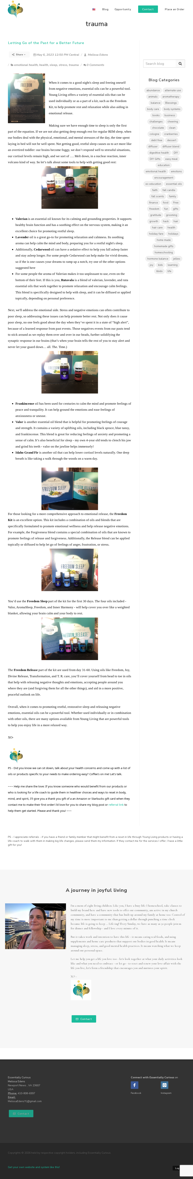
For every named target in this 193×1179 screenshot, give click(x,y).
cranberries (171, 134)
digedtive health (159, 153)
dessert (171, 140)
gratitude (155, 215)
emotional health (26, 65)
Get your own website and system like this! (34, 1167)
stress (63, 65)
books (156, 115)
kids (160, 265)
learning (173, 265)
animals (153, 96)
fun (166, 209)
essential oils (174, 184)
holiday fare (156, 234)
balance (155, 103)
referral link (116, 804)
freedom (154, 209)
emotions (176, 171)
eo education (153, 184)
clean (172, 128)
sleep (53, 65)
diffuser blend (170, 146)
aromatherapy (170, 96)
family (172, 196)
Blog (105, 9)
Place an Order (175, 9)
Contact (86, 1019)
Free (175, 202)
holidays (173, 234)
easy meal (171, 159)
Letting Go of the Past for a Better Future (46, 42)
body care (153, 109)
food (165, 202)
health (43, 65)
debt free (156, 140)
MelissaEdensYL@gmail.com (25, 1101)
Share (19, 54)
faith (155, 190)
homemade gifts (163, 246)
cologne (154, 134)
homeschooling (164, 252)
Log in (178, 1168)
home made (164, 240)
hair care (157, 227)
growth (153, 221)
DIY (176, 153)
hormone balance (157, 259)
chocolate (158, 128)
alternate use (173, 90)
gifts (175, 209)
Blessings (171, 103)
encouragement (163, 177)
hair (176, 221)
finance (153, 202)
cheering (173, 121)
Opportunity (123, 9)
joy (151, 265)
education (164, 165)
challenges (156, 121)
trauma (74, 65)
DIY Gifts (155, 159)
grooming (171, 215)
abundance (153, 90)
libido (159, 271)
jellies (176, 259)
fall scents (157, 196)
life (169, 271)
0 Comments (95, 65)
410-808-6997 (26, 1093)
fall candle (168, 190)
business (170, 115)
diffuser (153, 146)
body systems (172, 109)
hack (166, 221)
